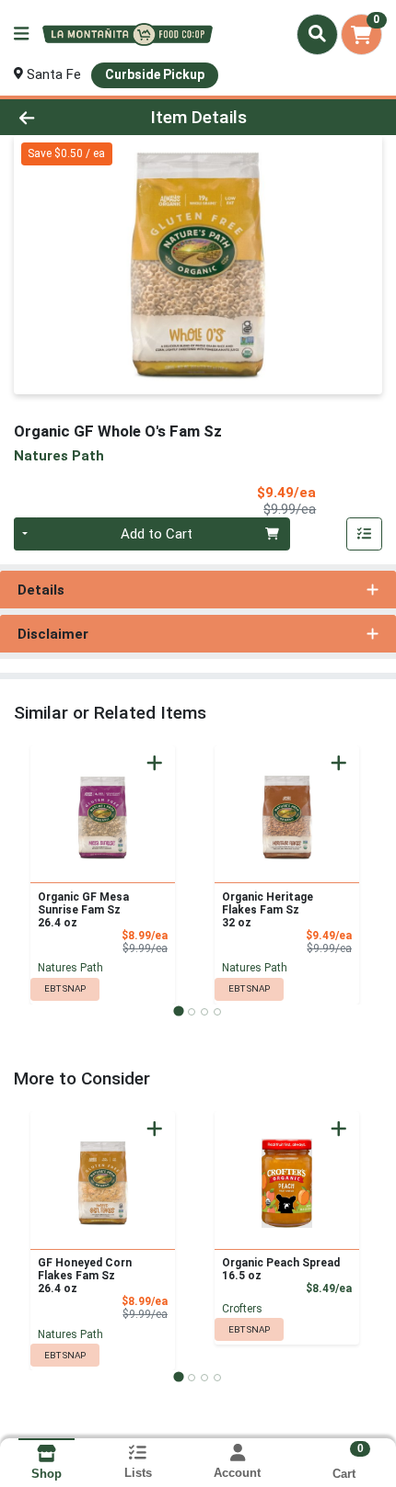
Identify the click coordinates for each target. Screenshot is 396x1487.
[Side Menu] (21, 34)
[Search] (317, 34)
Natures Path (70, 967)
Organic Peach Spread (281, 1269)
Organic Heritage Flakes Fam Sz (267, 910)
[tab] (178, 1011)
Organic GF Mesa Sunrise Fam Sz (83, 910)
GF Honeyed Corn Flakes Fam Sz (85, 1275)
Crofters (242, 1308)
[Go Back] (60, 117)
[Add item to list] (364, 534)
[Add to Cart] (155, 763)
